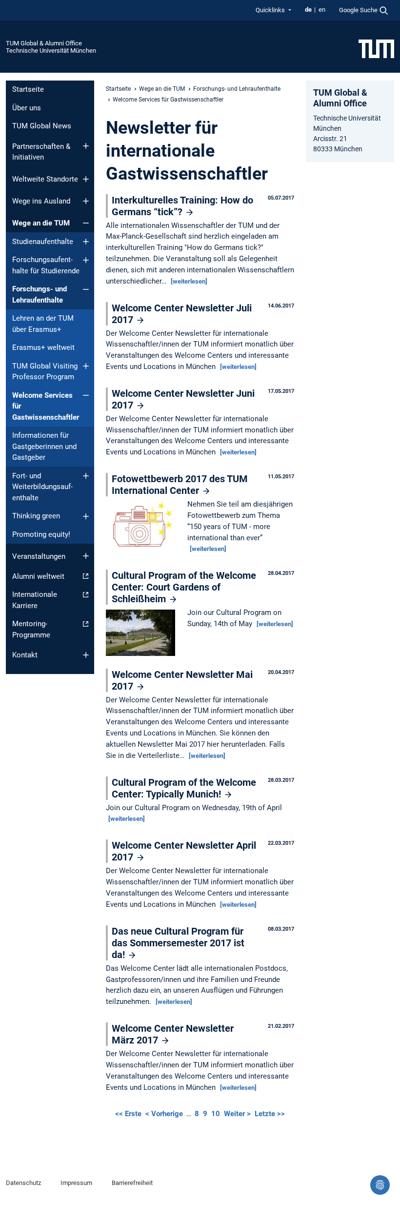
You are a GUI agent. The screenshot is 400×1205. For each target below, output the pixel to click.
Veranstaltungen (38, 556)
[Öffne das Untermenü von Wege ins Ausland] (86, 201)
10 (215, 1113)
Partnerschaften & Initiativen (41, 152)
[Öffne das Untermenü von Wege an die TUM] (86, 223)
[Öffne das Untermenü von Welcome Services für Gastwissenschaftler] (86, 395)
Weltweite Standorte (45, 179)
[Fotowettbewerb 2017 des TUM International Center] (143, 525)
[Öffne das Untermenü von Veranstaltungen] (86, 556)
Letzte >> (270, 1113)
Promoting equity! (41, 534)
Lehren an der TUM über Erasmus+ (43, 324)
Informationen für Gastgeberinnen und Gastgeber (44, 446)
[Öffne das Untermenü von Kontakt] (86, 655)
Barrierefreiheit (132, 1182)
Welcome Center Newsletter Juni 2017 (183, 399)
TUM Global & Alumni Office (44, 43)
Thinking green (36, 515)
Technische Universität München (51, 50)
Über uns (26, 107)
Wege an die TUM (41, 223)
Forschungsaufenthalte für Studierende (46, 265)
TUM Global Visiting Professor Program (45, 372)
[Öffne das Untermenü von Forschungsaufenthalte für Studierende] (86, 260)
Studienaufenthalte (42, 241)
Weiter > (238, 1113)
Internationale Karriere (34, 600)
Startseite (28, 89)
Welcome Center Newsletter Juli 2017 (182, 314)
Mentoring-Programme (31, 629)
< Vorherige (165, 1113)
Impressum (76, 1182)
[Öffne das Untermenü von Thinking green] (86, 516)
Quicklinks (271, 10)
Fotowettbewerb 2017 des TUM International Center (180, 484)
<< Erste (129, 1113)
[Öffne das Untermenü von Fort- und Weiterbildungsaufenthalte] (86, 476)
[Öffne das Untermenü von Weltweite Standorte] (86, 179)
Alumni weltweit (38, 576)
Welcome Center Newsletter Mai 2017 (182, 680)
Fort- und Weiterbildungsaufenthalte (42, 486)
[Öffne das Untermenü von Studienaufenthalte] (86, 241)
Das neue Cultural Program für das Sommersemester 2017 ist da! (178, 942)
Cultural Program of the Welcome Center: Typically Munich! (184, 788)
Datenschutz (23, 1182)
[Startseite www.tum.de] (376, 48)
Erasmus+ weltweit (43, 347)
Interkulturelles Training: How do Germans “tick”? (182, 206)
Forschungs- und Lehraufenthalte (39, 295)
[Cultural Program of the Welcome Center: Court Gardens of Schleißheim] (143, 633)
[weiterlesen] (189, 281)
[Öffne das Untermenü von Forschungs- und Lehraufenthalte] (86, 289)
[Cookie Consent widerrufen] (380, 1185)
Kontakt (25, 655)
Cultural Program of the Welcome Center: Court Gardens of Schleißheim (184, 587)
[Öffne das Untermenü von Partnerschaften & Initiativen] (86, 146)
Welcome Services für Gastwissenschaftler (45, 406)
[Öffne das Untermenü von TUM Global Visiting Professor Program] (86, 366)
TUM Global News (41, 126)
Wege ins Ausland (41, 201)
